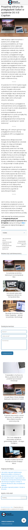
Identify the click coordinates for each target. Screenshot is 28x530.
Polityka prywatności (6, 524)
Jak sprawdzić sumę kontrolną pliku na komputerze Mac (21, 243)
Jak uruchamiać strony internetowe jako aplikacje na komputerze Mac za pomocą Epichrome (7, 244)
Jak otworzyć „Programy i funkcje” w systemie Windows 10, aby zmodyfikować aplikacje (13, 483)
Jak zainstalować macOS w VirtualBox (12, 476)
